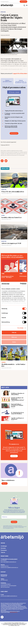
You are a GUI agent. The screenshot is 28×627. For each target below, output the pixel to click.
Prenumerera (23, 1)
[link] (2, 617)
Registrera (14, 521)
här (12, 528)
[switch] (24, 313)
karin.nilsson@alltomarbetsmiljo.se (8, 562)
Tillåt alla (14, 332)
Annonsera (3, 548)
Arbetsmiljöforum (14, 612)
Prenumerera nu (14, 133)
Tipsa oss (5, 483)
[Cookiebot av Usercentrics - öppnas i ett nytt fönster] (20, 284)
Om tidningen (4, 546)
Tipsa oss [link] (3, 552)
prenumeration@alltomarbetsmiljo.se (9, 596)
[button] (26, 5)
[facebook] (2, 160)
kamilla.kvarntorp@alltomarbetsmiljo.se (9, 567)
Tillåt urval (14, 337)
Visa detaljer (20, 328)
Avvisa (14, 342)
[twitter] (6, 160)
